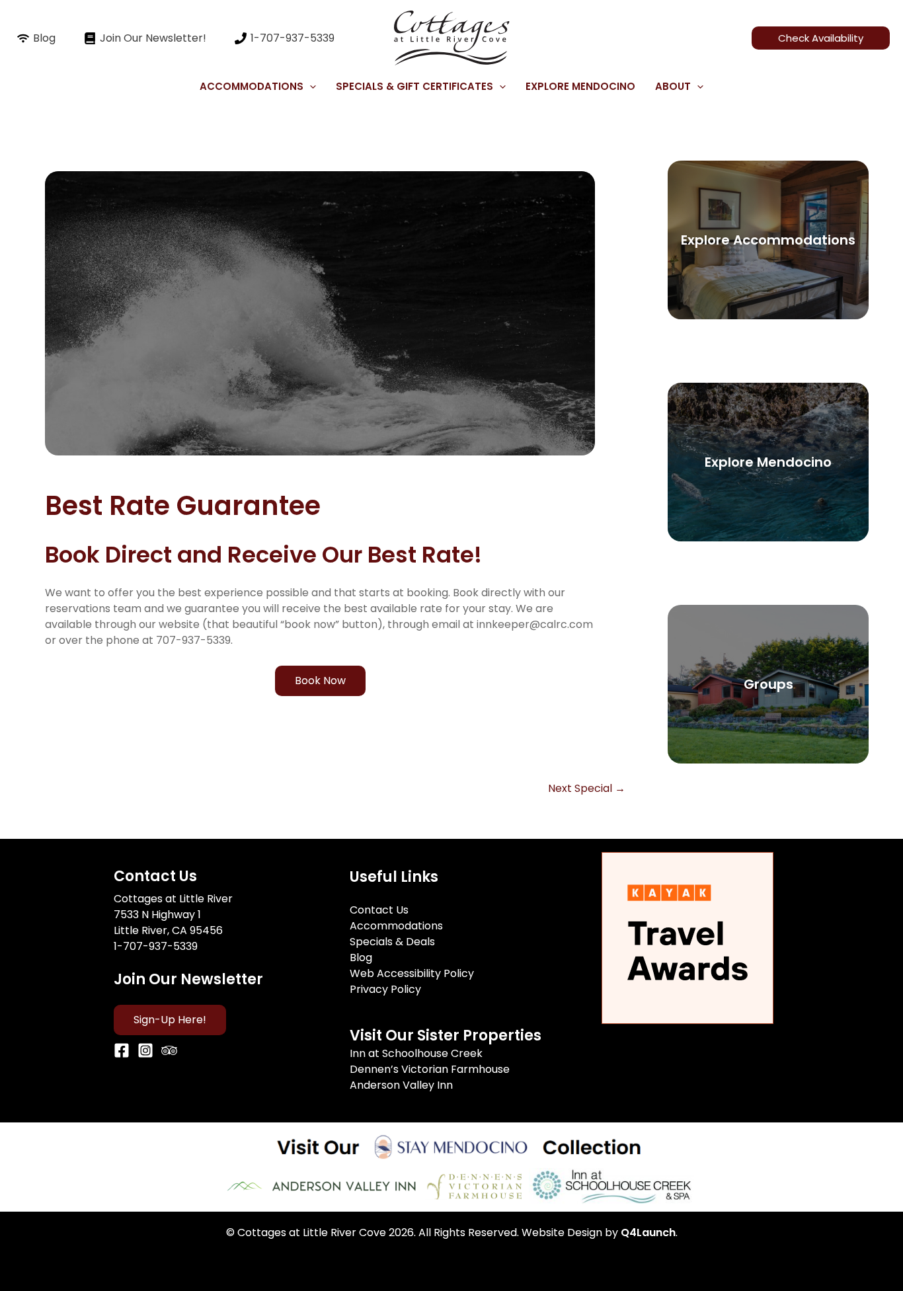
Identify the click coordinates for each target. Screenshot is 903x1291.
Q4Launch (648, 1232)
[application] (309, 87)
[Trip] (169, 1050)
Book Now (320, 680)
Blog (361, 957)
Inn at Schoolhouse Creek (416, 1053)
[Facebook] (122, 1050)
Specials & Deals (392, 941)
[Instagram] (145, 1050)
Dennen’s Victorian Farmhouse (430, 1069)
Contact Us (379, 910)
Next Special (586, 788)
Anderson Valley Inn (401, 1085)
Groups (768, 684)
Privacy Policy (385, 989)
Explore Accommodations (768, 240)
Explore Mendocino (580, 86)
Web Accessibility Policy (412, 973)
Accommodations (396, 925)
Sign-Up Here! (170, 1019)
